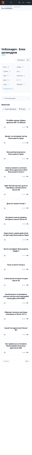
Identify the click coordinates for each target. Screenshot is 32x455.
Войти (29, 2)
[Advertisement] (16, 27)
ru (23, 2)
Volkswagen (8, 7)
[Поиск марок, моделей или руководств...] (11, 2)
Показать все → (8, 89)
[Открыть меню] (19, 2)
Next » (27, 361)
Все (28, 60)
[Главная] (2, 2)
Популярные (21, 60)
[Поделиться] (29, 109)
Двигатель (17, 7)
